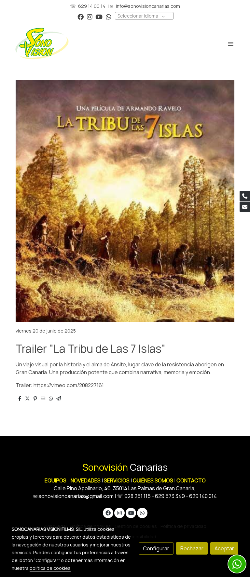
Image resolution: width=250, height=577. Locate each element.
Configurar (156, 548)
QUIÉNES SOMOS (153, 480)
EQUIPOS (55, 480)
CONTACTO (191, 480)
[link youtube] (99, 16)
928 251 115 (137, 496)
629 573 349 (170, 496)
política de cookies (50, 568)
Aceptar (224, 548)
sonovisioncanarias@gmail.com (76, 496)
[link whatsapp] (108, 16)
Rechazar (191, 548)
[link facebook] (80, 16)
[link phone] (245, 196)
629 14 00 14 (91, 6)
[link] (42, 43)
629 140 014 (203, 496)
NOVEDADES (86, 480)
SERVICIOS (117, 480)
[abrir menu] (230, 43)
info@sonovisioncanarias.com (148, 6)
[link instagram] (89, 16)
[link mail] (245, 207)
